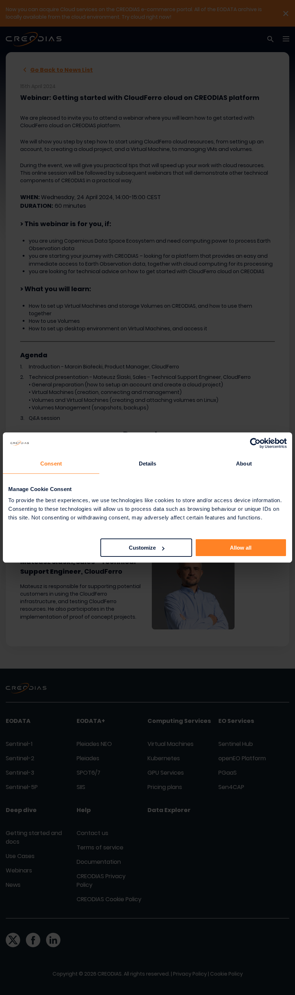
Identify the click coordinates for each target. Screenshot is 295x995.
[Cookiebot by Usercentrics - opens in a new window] (255, 443)
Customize (142, 548)
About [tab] (244, 463)
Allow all (240, 548)
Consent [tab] (51, 463)
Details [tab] (147, 463)
